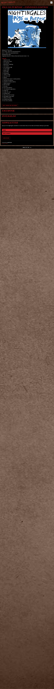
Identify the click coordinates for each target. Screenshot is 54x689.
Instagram (9, 116)
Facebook (8, 111)
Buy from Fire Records (10, 105)
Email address (6, 133)
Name (4, 130)
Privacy (3, 143)
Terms (6, 143)
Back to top (26, 147)
